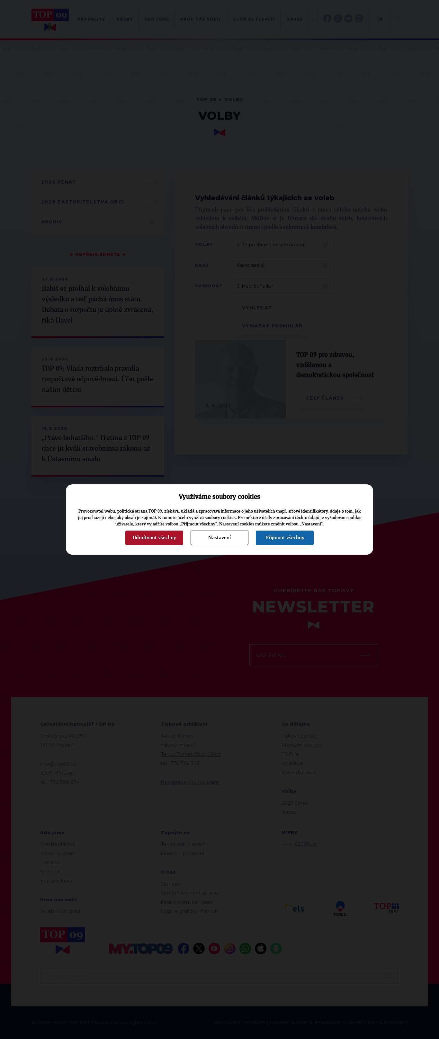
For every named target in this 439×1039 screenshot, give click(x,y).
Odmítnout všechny (154, 537)
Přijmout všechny (284, 537)
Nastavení (219, 537)
